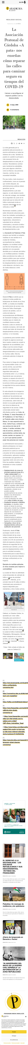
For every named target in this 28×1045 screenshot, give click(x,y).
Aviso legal (22, 1042)
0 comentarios (14, 109)
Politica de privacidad (15, 1042)
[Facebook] (12, 143)
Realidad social (14, 19)
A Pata (18, 23)
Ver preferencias (14, 1039)
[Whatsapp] (17, 143)
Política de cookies (7, 1042)
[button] (26, 1016)
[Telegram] (19, 143)
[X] (14, 143)
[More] (24, 143)
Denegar (14, 1035)
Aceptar (14, 1031)
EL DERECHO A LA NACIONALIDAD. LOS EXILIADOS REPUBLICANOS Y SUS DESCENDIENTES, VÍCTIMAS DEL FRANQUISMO (12, 867)
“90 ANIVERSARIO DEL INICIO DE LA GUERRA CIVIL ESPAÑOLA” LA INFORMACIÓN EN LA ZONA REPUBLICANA (12, 968)
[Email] (21, 143)
